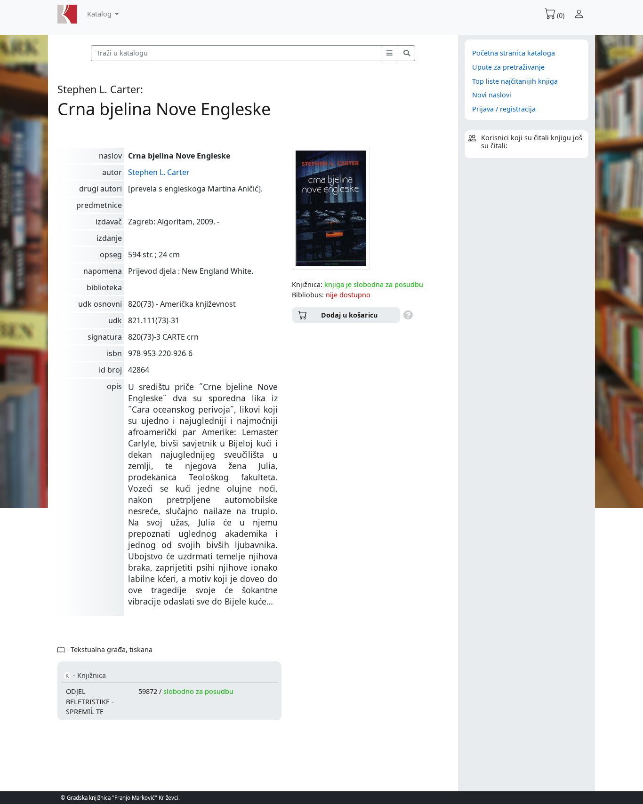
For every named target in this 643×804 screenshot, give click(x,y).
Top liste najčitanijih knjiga (515, 81)
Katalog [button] (100, 13)
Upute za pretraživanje (508, 67)
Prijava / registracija (504, 108)
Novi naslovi (491, 94)
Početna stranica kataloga (513, 52)
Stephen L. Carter (159, 172)
